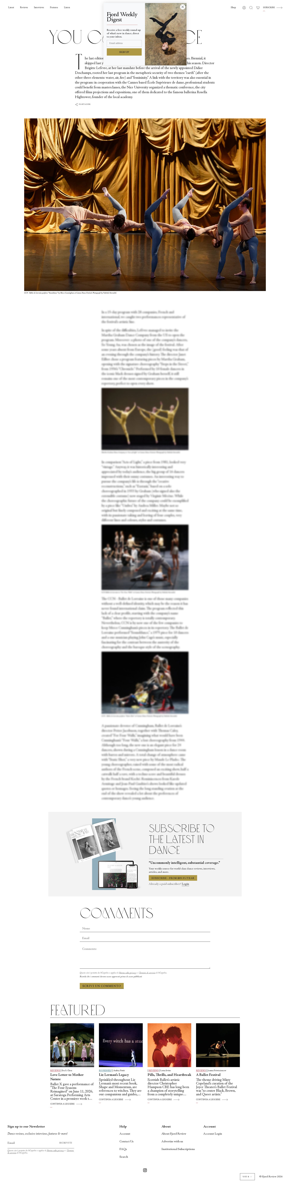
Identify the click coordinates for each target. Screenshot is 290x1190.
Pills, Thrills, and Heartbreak (169, 1075)
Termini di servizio (147, 973)
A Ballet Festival (208, 1075)
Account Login (212, 1133)
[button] (233, 7)
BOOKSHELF (105, 1071)
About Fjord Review (173, 1133)
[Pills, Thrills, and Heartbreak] (169, 1045)
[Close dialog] (182, 7)
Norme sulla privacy (127, 973)
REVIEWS (55, 1071)
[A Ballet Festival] (218, 1045)
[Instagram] (145, 1170)
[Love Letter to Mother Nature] (72, 1045)
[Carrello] (258, 7)
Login (185, 884)
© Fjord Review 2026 (270, 1176)
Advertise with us (172, 1141)
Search (123, 1157)
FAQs (123, 1149)
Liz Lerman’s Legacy (114, 1075)
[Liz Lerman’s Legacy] (121, 1045)
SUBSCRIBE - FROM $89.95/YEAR (172, 878)
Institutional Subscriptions (178, 1149)
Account (124, 1133)
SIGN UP (124, 52)
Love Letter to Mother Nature (67, 1077)
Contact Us (126, 1141)
